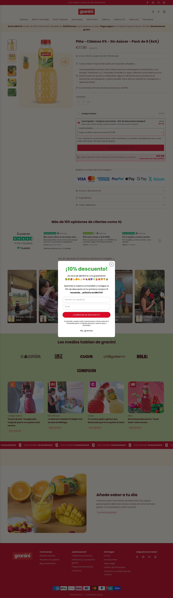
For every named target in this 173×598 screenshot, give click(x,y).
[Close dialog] (111, 264)
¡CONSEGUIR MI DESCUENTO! (86, 315)
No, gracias (86, 330)
